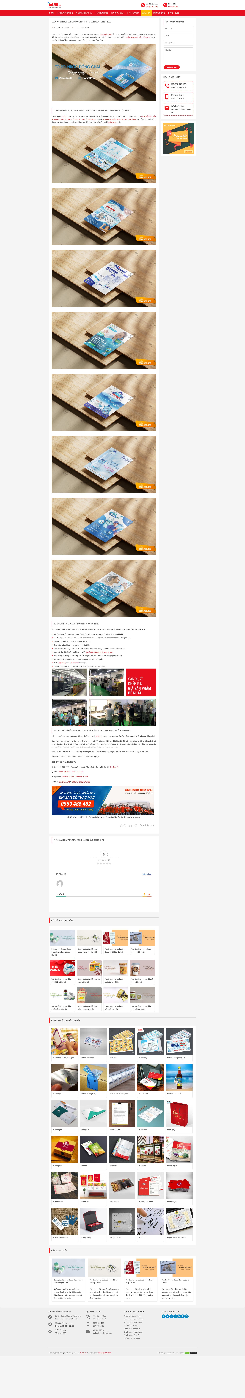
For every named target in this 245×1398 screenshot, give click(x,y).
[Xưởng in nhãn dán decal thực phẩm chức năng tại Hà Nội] (68, 1268)
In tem (51, 13)
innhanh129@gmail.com (81, 781)
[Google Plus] (175, 1316)
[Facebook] (164, 1316)
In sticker (142, 1237)
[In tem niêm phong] (93, 1077)
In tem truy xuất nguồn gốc (63, 1058)
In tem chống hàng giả (176, 1058)
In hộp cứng (86, 1237)
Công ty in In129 (83, 27)
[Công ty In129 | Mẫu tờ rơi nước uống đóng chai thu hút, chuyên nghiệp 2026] (54, 5)
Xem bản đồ (114, 767)
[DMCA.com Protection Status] (190, 1353)
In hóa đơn (143, 1130)
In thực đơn (114, 1202)
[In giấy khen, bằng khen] (179, 1221)
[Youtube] (179, 1316)
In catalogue (172, 1166)
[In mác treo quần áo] (64, 1221)
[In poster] (150, 1149)
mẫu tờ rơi (112, 122)
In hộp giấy (57, 1166)
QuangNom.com (104, 1353)
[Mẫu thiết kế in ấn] (178, 138)
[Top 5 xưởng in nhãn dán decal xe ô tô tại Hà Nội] (140, 1268)
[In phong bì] (64, 1113)
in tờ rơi (65, 116)
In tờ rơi (84, 1166)
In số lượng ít (134, 13)
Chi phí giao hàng (130, 1326)
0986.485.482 (173, 7)
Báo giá (147, 13)
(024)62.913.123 (152, 7)
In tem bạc (57, 1094)
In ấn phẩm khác (117, 13)
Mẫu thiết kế (160, 13)
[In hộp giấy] (64, 1149)
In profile (113, 1166)
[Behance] (187, 1316)
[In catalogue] (179, 1149)
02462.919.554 (82, 777)
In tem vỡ (113, 1058)
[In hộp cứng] (93, 1221)
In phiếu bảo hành (146, 1202)
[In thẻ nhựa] (179, 1185)
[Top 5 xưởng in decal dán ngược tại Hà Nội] (176, 1268)
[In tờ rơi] (93, 1149)
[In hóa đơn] (150, 1113)
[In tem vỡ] (122, 1041)
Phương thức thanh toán (133, 1319)
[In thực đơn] (122, 1185)
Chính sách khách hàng (133, 1332)
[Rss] (171, 1316)
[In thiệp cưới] (64, 1185)
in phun (110, 652)
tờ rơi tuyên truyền (109, 119)
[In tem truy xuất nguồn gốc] (64, 1041)
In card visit (143, 1094)
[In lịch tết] (93, 1185)
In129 (98, 736)
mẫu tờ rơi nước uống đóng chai (138, 37)
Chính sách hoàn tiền (132, 1329)
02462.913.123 (68, 777)
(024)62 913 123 (178, 84)
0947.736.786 (77, 772)
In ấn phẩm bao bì (102, 13)
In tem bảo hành (87, 1058)
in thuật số (97, 652)
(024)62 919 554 (178, 87)
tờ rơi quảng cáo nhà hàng (62, 119)
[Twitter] (167, 1316)
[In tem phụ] (150, 1041)
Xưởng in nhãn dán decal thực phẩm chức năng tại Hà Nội (61, 952)
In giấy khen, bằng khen (176, 1237)
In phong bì (57, 1130)
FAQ (171, 13)
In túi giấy (171, 1130)
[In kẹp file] (93, 1113)
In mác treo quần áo (60, 1237)
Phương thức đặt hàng (133, 1316)
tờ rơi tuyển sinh (78, 119)
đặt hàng (62, 663)
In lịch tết (85, 1202)
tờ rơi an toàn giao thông (126, 119)
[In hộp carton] (122, 1221)
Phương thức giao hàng (133, 1322)
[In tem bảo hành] (93, 1041)
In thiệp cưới (58, 1202)
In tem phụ (143, 1058)
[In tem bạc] (64, 1077)
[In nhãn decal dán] (179, 1077)
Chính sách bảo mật (132, 1335)
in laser (104, 652)
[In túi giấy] (179, 1113)
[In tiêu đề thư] (122, 1113)
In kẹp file (85, 1130)
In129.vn (83, 1353)
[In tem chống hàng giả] (179, 1041)
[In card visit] (150, 1077)
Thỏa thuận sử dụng (132, 1338)
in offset (89, 652)
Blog (177, 13)
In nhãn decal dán (174, 1094)
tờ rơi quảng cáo (106, 34)
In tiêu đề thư (115, 1130)
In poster (142, 1166)
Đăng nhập (146, 874)
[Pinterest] (183, 1316)
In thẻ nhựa (171, 1202)
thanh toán (75, 663)
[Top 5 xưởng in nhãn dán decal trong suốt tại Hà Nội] (104, 1268)
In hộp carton (115, 1237)
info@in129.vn (64, 781)
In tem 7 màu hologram (119, 1094)
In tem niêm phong (88, 1094)
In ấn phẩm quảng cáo (84, 13)
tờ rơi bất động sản (148, 116)
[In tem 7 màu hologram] (122, 1077)
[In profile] (122, 1149)
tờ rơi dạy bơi (90, 119)
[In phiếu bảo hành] (150, 1185)
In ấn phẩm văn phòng (65, 13)
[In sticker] (150, 1221)
